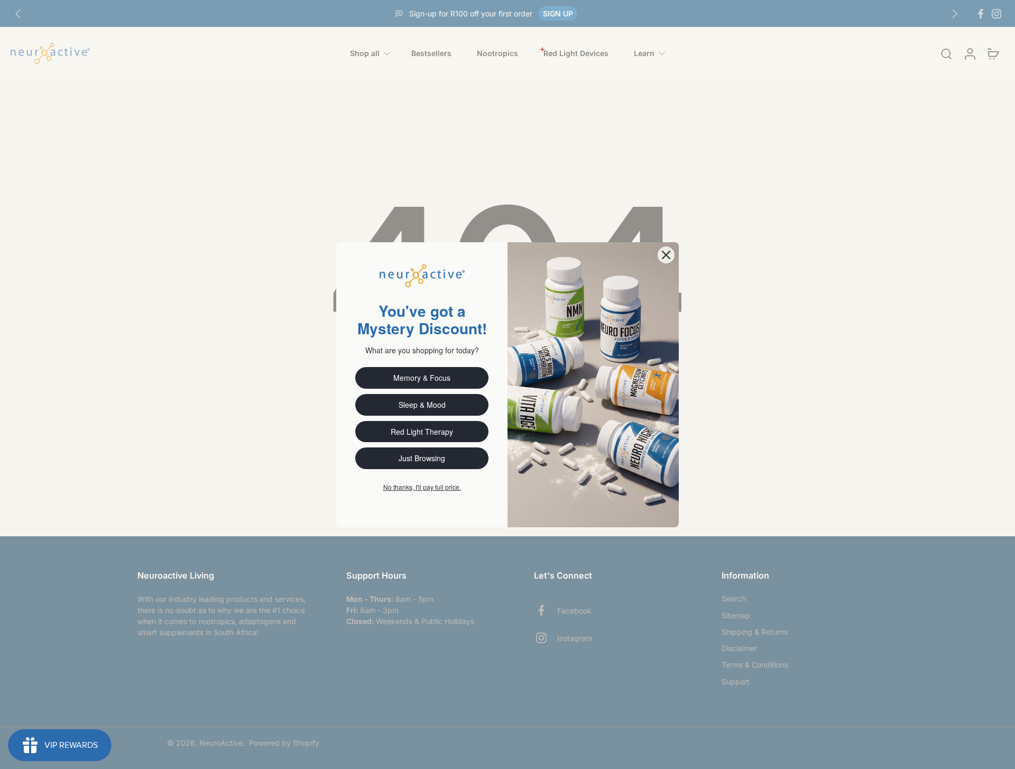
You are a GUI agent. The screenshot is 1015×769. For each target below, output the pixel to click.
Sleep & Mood (422, 404)
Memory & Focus (421, 377)
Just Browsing (422, 458)
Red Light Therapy (422, 431)
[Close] (666, 255)
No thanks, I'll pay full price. (422, 486)
